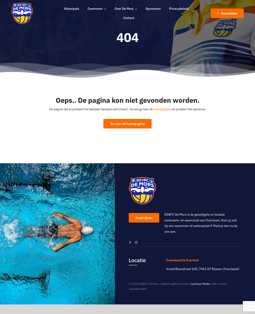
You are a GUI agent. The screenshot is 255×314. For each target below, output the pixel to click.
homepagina (162, 109)
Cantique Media (200, 283)
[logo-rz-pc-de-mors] (22, 4)
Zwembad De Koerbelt (182, 260)
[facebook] (130, 242)
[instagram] (136, 242)
